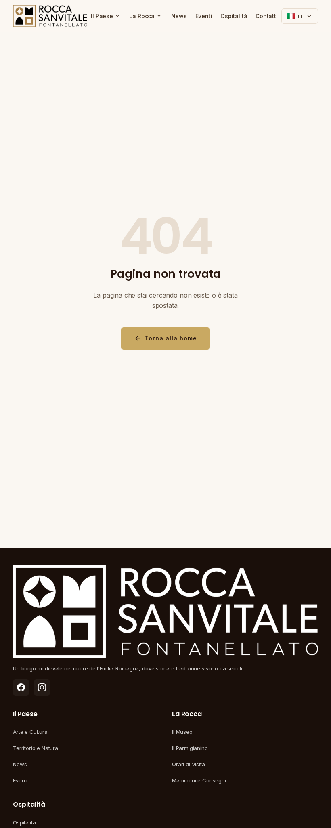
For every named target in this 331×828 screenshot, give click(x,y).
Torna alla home (165, 338)
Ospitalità (233, 16)
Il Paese (106, 15)
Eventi (203, 16)
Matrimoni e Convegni (199, 780)
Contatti (267, 16)
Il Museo (182, 732)
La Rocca (146, 15)
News (179, 16)
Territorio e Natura (35, 748)
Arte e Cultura (30, 732)
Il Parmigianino (190, 748)
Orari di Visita (188, 764)
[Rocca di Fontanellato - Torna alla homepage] (50, 16)
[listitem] (21, 687)
